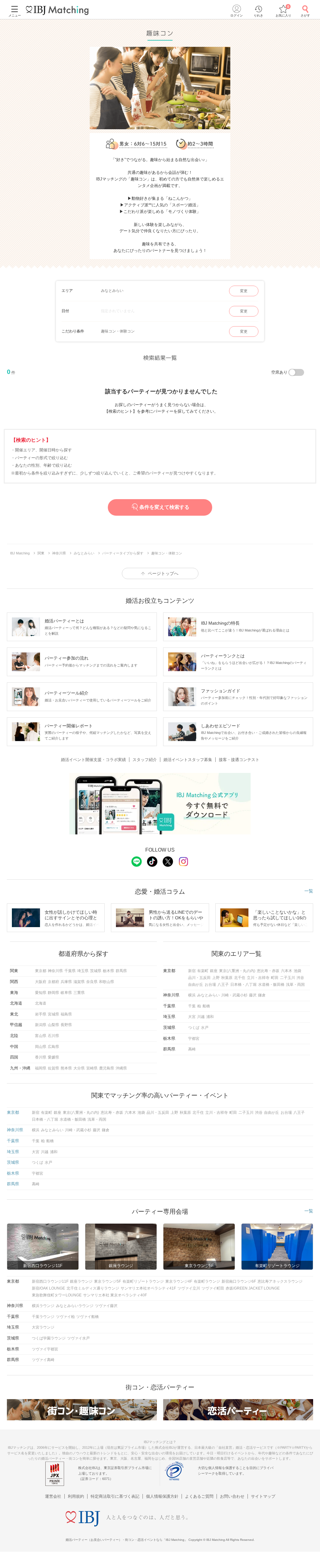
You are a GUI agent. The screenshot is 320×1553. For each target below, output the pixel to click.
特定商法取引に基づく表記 (115, 1496)
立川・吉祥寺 (258, 978)
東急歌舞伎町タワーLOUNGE (57, 1295)
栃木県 (108, 971)
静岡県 (53, 992)
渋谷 (300, 978)
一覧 (308, 891)
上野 (216, 978)
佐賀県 (53, 1068)
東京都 (40, 971)
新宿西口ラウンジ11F (50, 1281)
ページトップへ (163, 573)
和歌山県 (106, 982)
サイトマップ (263, 1496)
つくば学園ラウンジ (49, 1338)
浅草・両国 (295, 984)
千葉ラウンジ (43, 1317)
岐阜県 (66, 992)
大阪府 (40, 982)
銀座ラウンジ (81, 1281)
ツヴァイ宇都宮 (45, 1349)
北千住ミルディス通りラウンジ (93, 1288)
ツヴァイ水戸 (78, 1338)
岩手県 (40, 1014)
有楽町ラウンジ (207, 1281)
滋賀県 (79, 982)
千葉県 (70, 971)
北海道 (40, 1003)
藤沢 (253, 995)
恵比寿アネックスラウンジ (280, 1281)
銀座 (214, 971)
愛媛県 (53, 1057)
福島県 (66, 1014)
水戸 (204, 1027)
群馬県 (121, 971)
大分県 (79, 1068)
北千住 (239, 978)
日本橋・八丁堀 (243, 984)
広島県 (53, 1046)
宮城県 (53, 1014)
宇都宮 (193, 1038)
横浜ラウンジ (43, 1306)
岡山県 (40, 1046)
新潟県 (40, 1025)
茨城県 (95, 971)
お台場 (210, 984)
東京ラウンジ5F (107, 1281)
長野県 (66, 1025)
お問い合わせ (232, 1496)
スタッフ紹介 (144, 760)
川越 (201, 1017)
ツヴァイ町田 (213, 1288)
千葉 (192, 1006)
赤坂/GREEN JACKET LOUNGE (253, 1288)
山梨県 (53, 1025)
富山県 (40, 1036)
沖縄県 (121, 1068)
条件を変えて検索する (164, 507)
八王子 (223, 984)
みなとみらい (208, 995)
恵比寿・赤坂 (268, 971)
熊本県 (66, 1068)
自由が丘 (195, 984)
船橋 (206, 1006)
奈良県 (92, 982)
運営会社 (53, 1496)
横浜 (192, 995)
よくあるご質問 (199, 1496)
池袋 (297, 971)
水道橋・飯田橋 (271, 984)
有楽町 (202, 971)
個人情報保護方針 (162, 1496)
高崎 (192, 1049)
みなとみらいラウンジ (74, 1306)
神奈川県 (55, 971)
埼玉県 (82, 971)
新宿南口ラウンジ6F (239, 1281)
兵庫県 (66, 982)
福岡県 (40, 1068)
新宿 (192, 971)
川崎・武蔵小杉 (234, 995)
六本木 (286, 971)
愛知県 (40, 992)
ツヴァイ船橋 (87, 1317)
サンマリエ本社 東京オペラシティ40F (115, 1295)
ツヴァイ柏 (65, 1317)
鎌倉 (262, 995)
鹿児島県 (106, 1068)
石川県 (53, 1036)
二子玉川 (287, 978)
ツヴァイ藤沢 (106, 1306)
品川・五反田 (199, 978)
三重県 (79, 992)
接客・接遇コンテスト (239, 760)
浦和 (210, 1017)
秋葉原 (226, 978)
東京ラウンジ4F (178, 1281)
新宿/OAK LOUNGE (48, 1288)
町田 (274, 978)
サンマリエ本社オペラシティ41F (148, 1288)
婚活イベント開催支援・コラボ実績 (93, 760)
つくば (193, 1027)
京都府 (53, 982)
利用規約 (76, 1496)
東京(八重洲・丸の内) (237, 971)
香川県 (40, 1057)
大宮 (192, 1017)
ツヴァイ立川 (189, 1288)
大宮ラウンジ (43, 1327)
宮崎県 (92, 1068)
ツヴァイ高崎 (43, 1360)
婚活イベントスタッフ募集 (187, 760)
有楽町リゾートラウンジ (143, 1281)
